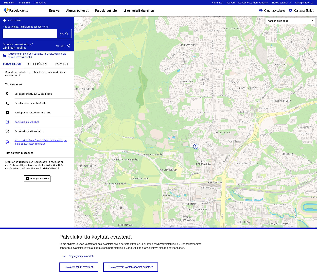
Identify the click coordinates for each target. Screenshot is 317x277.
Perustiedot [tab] (12, 63)
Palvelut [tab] (62, 63)
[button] (290, 21)
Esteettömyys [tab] (37, 63)
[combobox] (30, 33)
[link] (9, 2)
